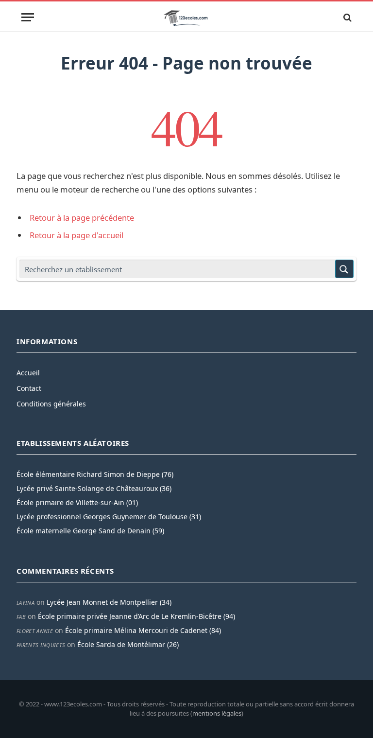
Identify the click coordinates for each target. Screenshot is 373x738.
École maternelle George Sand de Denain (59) (90, 530)
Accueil (28, 372)
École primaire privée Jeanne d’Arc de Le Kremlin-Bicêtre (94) (136, 616)
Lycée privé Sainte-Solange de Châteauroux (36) (94, 488)
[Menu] (27, 17)
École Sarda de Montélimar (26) (128, 644)
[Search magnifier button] (344, 269)
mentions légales (216, 713)
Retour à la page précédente (82, 217)
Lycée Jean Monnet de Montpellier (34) (109, 602)
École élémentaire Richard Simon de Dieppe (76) (95, 474)
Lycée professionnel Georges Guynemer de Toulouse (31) (109, 516)
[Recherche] (346, 17)
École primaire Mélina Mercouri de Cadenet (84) (143, 630)
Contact (29, 388)
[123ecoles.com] (186, 17)
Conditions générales (51, 403)
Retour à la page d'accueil (76, 235)
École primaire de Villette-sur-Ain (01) (77, 502)
